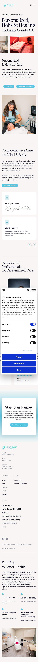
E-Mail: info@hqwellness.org (8, 453)
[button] (32, 5)
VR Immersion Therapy (9, 523)
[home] (10, 5)
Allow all (19, 357)
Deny (19, 370)
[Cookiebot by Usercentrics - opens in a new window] (27, 290)
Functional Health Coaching (11, 520)
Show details (27, 351)
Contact (4, 494)
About (4, 480)
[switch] (33, 330)
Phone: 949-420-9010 (6, 459)
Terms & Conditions (20, 484)
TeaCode (12, 548)
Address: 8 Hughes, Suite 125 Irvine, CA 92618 (8, 466)
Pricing (4, 491)
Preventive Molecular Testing (11, 516)
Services (4, 487)
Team (3, 484)
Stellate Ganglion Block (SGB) (11, 509)
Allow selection (19, 363)
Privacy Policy (18, 480)
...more (4, 527)
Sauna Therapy (7, 505)
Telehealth (5, 512)
